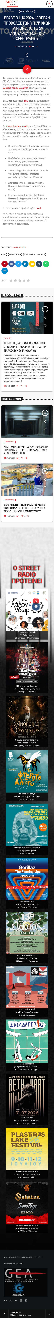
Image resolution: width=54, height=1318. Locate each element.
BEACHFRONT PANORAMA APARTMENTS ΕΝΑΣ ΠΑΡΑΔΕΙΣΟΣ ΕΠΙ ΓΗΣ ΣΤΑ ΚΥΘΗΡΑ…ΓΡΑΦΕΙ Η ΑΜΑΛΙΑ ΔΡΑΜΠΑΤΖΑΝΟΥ (25, 508)
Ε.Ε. (4, 255)
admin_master (19, 247)
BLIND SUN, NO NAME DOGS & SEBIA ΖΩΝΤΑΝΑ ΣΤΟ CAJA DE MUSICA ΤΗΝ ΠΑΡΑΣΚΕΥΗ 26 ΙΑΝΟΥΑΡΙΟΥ (25, 346)
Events (7, 338)
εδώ (26, 101)
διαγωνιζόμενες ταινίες (17, 126)
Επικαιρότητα (26, 11)
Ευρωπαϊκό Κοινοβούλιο (34, 255)
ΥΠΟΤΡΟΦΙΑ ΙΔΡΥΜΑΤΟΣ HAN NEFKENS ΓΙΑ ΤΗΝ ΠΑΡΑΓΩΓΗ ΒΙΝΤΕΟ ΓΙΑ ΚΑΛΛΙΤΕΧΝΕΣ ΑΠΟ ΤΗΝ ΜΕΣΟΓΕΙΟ (26, 450)
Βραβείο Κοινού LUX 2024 (15, 88)
